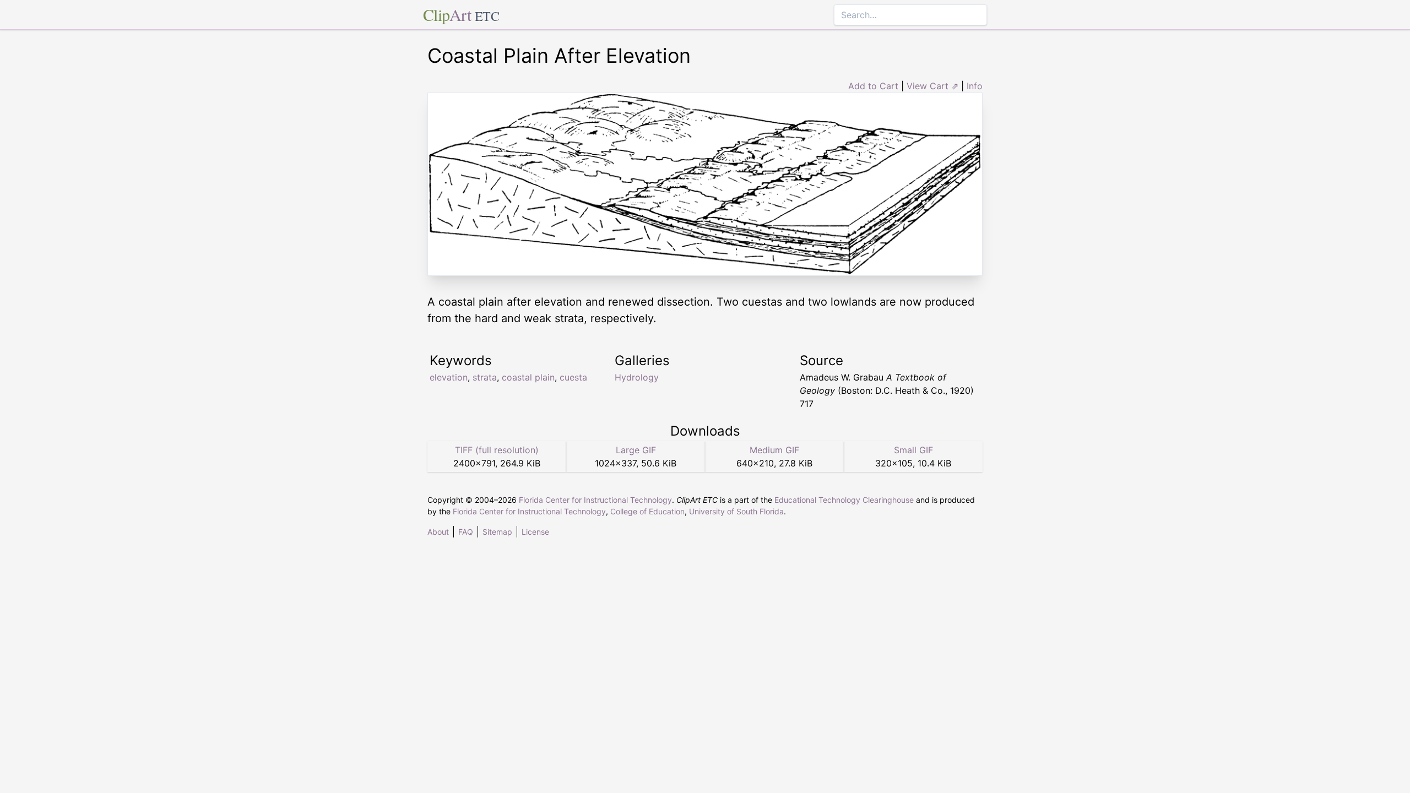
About (438, 531)
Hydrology (637, 377)
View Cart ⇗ (932, 85)
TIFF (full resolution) (497, 449)
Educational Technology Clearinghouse (844, 499)
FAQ (465, 531)
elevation (449, 377)
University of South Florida (736, 511)
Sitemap (497, 531)
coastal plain (528, 377)
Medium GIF (774, 449)
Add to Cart (873, 85)
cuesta (573, 377)
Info (975, 85)
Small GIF (913, 449)
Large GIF (636, 449)
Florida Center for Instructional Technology (595, 499)
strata (485, 377)
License (535, 531)
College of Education (647, 511)
